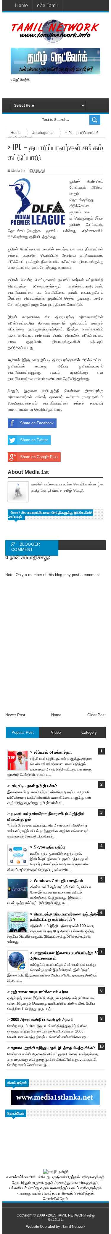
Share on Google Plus (39, 457)
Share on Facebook (37, 423)
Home (21, 5)
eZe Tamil (47, 5)
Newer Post (15, 715)
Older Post (96, 715)
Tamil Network (73, 1227)
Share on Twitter (34, 440)
